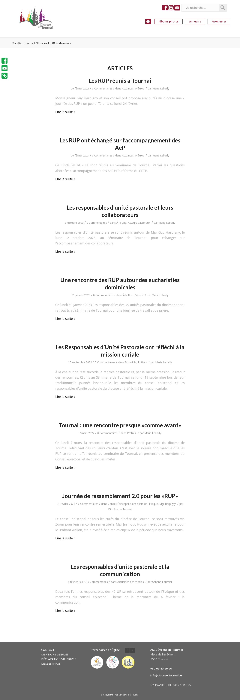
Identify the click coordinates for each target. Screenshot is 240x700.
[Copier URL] (4, 75)
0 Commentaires (102, 88)
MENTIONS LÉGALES (54, 654)
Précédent (127, 650)
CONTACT (47, 650)
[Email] (4, 68)
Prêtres (139, 88)
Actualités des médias (130, 582)
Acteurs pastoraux (139, 222)
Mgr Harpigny (167, 504)
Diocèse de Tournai (120, 509)
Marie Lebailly (160, 88)
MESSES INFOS (51, 663)
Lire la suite (64, 112)
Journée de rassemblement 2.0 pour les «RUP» (120, 495)
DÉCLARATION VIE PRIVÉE (58, 659)
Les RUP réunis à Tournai (120, 80)
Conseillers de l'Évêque (144, 504)
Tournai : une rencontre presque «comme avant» (120, 425)
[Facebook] (4, 60)
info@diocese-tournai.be (166, 675)
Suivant (132, 650)
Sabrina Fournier (162, 582)
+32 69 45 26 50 (161, 668)
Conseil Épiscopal (118, 504)
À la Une (121, 222)
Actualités (128, 88)
